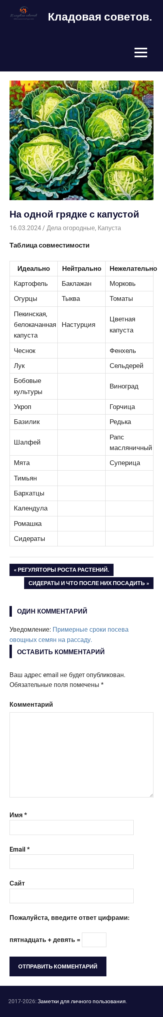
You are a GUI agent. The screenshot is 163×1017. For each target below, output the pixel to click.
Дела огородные (71, 228)
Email (19, 849)
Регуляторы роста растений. (63, 571)
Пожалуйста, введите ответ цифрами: (69, 917)
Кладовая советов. (100, 16)
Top (144, 998)
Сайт (17, 883)
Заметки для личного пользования (82, 1001)
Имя (18, 815)
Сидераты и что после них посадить (86, 584)
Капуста (109, 228)
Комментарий (31, 704)
